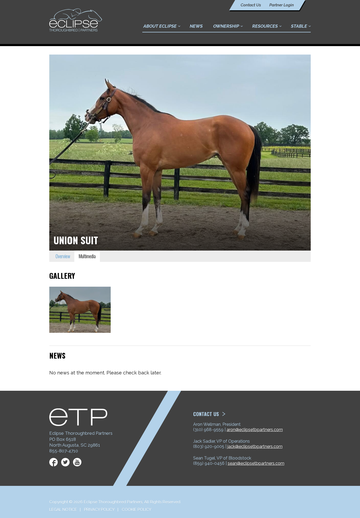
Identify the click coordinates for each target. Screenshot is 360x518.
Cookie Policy (136, 509)
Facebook (53, 462)
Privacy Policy (99, 509)
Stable (299, 26)
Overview (63, 256)
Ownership (226, 26)
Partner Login (281, 5)
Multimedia (87, 256)
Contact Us (251, 5)
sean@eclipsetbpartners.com (256, 463)
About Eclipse (160, 26)
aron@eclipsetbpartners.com (255, 429)
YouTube (77, 462)
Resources (265, 26)
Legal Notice (63, 509)
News (196, 26)
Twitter (65, 462)
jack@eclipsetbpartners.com (255, 446)
